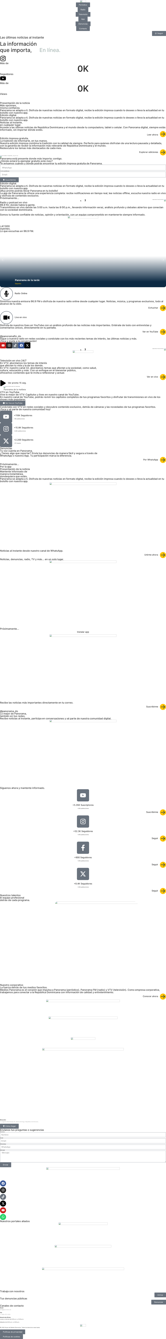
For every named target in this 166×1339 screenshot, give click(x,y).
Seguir (155, 838)
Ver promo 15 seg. (17, 383)
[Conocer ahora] (163, 997)
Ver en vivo (152, 376)
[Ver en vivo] (163, 377)
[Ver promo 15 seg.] (3, 383)
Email (1, 1137)
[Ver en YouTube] (163, 332)
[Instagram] (9, 345)
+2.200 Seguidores (23, 439)
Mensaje (2, 1150)
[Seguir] (163, 839)
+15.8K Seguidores (23, 427)
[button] (2, 156)
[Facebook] (21, 345)
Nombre (2, 1131)
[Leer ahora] (163, 134)
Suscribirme (152, 706)
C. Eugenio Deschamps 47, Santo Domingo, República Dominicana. (19, 1121)
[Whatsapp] (3, 1217)
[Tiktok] (3, 1197)
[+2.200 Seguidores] (6, 441)
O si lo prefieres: (4, 171)
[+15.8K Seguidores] (6, 429)
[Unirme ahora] (163, 555)
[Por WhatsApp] (163, 460)
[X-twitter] (27, 345)
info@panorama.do (5, 1309)
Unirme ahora (151, 554)
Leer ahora (152, 134)
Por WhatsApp (150, 459)
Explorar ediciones (148, 152)
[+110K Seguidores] (6, 417)
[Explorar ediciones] (163, 152)
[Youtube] (3, 345)
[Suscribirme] (163, 707)
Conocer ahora (150, 996)
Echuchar (153, 307)
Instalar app (83, 632)
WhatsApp (3, 1144)
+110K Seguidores (23, 415)
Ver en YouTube (150, 331)
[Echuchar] (163, 308)
